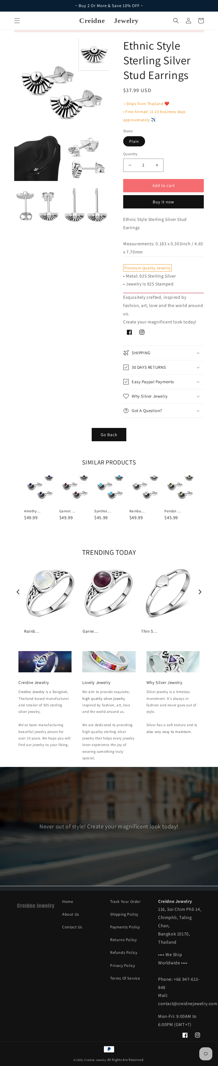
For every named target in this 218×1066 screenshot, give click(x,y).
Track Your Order (125, 901)
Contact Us (72, 926)
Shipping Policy (124, 914)
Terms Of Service (125, 978)
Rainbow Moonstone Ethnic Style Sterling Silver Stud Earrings (137, 511)
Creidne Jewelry (31, 691)
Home (67, 901)
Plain (134, 141)
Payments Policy (125, 926)
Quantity (130, 154)
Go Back (109, 434)
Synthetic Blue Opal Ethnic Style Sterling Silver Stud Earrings (102, 511)
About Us (70, 914)
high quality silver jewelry (103, 698)
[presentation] (18, 592)
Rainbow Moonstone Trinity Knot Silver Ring (32, 631)
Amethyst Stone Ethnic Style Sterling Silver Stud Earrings (32, 511)
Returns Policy (123, 939)
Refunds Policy (123, 952)
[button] (17, 20)
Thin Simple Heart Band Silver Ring (149, 631)
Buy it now (163, 201)
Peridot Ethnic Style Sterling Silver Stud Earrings (172, 511)
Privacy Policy (122, 965)
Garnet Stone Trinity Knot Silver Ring (91, 631)
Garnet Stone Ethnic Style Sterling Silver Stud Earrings (67, 511)
